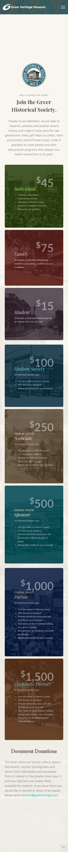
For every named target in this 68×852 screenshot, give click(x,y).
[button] (63, 7)
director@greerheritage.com (39, 795)
